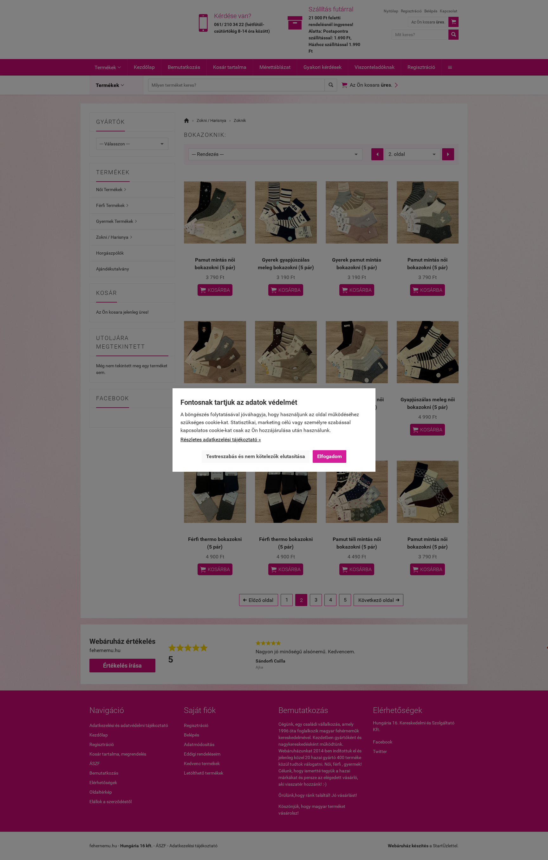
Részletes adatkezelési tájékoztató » (220, 440)
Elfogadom (329, 456)
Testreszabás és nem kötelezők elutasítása (255, 456)
